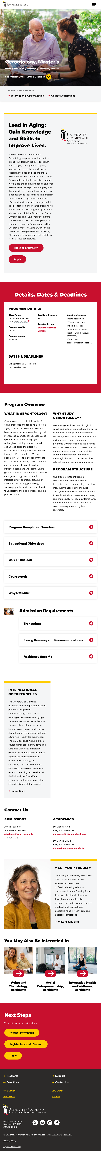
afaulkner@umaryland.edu (18, 834)
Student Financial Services (47, 329)
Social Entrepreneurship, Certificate (50, 986)
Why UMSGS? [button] (19, 593)
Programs (31, 68)
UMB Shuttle (57, 1090)
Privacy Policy (9, 1140)
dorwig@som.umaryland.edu (69, 848)
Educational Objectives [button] (26, 543)
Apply (17, 259)
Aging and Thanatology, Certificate (18, 986)
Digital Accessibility (12, 1146)
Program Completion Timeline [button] (32, 527)
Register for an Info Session (26, 1044)
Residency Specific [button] (38, 656)
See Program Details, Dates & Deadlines (25, 76)
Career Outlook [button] (20, 559)
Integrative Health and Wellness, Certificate (82, 986)
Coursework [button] (18, 576)
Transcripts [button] (32, 623)
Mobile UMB (9, 1096)
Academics (19, 68)
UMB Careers (9, 1090)
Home (8, 68)
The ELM (56, 1096)
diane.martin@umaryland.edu (69, 834)
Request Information (26, 248)
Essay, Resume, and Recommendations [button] (53, 640)
